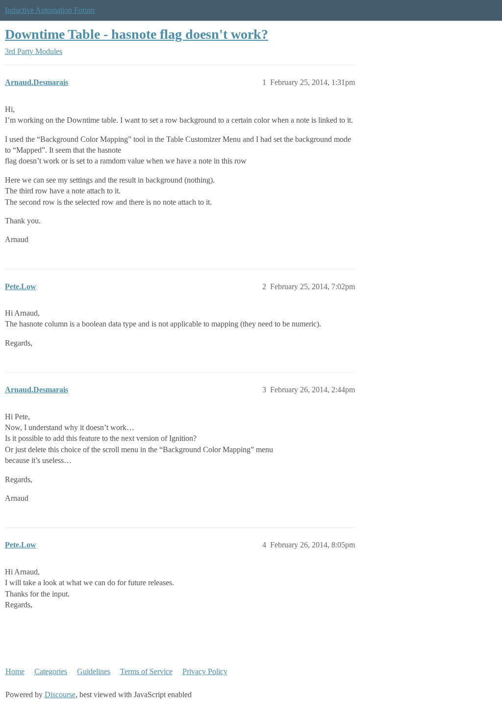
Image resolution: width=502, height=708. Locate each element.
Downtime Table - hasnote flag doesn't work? (136, 34)
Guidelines (93, 671)
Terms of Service (146, 671)
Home (15, 671)
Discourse (60, 694)
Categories (50, 671)
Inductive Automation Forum (50, 10)
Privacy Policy (204, 671)
